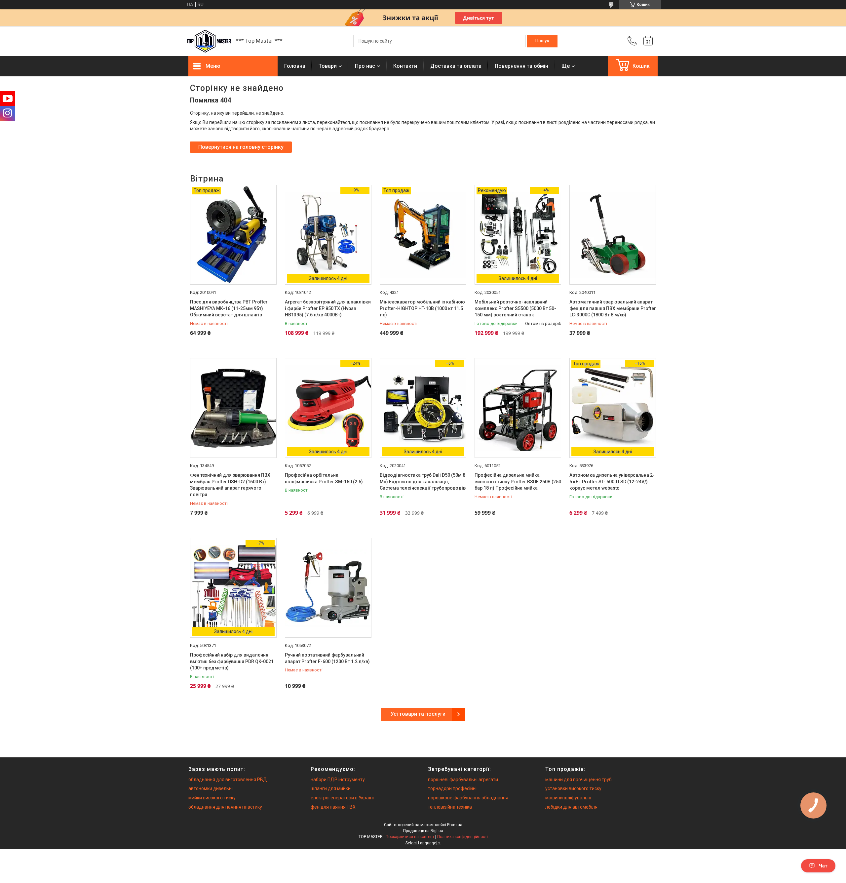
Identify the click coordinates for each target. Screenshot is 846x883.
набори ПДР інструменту (338, 779)
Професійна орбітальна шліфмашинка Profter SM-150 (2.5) (324, 478)
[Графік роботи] (648, 41)
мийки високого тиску (212, 797)
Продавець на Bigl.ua (423, 830)
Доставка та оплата (455, 66)
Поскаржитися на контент (410, 836)
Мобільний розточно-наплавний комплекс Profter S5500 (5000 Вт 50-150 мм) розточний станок (515, 308)
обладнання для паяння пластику (225, 807)
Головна (294, 66)
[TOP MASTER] (209, 41)
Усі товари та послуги (418, 714)
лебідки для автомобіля (571, 807)
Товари (328, 66)
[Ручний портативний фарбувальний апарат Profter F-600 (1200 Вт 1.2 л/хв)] (328, 588)
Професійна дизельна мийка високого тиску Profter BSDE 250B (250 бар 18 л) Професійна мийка (518, 481)
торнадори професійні (452, 788)
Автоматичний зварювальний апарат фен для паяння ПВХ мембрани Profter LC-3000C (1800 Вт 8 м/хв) (612, 308)
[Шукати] (542, 41)
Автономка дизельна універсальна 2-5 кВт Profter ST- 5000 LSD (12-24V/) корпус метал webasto (612, 481)
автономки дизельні (210, 788)
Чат (823, 865)
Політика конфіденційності (462, 836)
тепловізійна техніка (450, 807)
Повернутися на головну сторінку (241, 147)
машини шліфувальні (568, 797)
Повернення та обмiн (521, 66)
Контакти (405, 66)
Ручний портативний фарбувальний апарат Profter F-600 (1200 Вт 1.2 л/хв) (327, 658)
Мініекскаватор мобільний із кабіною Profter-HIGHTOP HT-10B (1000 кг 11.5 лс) (422, 308)
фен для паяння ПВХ (333, 807)
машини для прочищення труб (578, 779)
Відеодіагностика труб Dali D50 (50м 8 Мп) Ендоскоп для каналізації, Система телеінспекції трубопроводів (423, 481)
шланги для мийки (331, 788)
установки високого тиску (573, 788)
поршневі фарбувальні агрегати (463, 779)
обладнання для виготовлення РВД (227, 779)
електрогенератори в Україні (342, 797)
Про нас (365, 66)
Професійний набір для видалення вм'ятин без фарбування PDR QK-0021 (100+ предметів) (232, 661)
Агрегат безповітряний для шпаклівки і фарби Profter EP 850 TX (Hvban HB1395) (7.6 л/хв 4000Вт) (328, 308)
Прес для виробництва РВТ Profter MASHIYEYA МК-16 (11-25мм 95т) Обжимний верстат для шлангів (229, 308)
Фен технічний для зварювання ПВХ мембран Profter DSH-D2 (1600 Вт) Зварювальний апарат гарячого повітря (230, 484)
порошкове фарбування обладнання (468, 797)
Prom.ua (454, 825)
